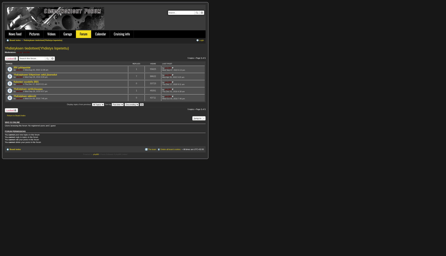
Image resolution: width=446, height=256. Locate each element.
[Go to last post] (173, 68)
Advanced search (201, 13)
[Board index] (55, 17)
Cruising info (122, 34)
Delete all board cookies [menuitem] (170, 149)
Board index (15, 149)
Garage (67, 34)
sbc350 (26, 52)
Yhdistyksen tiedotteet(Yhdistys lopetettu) (37, 48)
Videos (51, 34)
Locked (10, 58)
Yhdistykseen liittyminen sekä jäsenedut (35, 74)
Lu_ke (19, 52)
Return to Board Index (16, 115)
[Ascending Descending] (132, 104)
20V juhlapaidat (22, 67)
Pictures (34, 34)
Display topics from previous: (79, 104)
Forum (83, 34)
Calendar (100, 34)
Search (196, 13)
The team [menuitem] (152, 149)
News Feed (15, 34)
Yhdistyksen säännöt (25, 96)
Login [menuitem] (201, 40)
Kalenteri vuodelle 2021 (26, 82)
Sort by (108, 104)
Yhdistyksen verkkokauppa (28, 89)
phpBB (96, 154)
